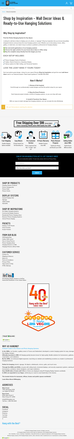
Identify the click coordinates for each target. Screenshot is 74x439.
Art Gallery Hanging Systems (10, 211)
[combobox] (37, 8)
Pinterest (4, 413)
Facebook (5, 409)
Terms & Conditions (7, 260)
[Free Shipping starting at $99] (37, 123)
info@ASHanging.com (8, 399)
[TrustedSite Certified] (6, 340)
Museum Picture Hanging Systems (12, 217)
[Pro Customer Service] (30, 134)
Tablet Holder (6, 201)
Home (3, 11)
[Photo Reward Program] (55, 134)
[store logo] (12, 3)
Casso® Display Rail (8, 198)
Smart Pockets (6, 227)
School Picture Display (8, 218)
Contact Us (5, 254)
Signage (4, 199)
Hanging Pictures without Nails (11, 246)
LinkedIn (4, 417)
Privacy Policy (52, 159)
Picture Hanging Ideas (8, 243)
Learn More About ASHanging (11, 379)
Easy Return (18, 141)
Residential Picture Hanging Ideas (12, 215)
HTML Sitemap (6, 265)
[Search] (71, 8)
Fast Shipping (6, 141)
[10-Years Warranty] (43, 134)
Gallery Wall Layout (7, 239)
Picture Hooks (6, 191)
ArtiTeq (22, 278)
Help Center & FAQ (7, 263)
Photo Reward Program (55, 142)
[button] (67, 3)
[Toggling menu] (3, 3)
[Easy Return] (18, 134)
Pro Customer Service (30, 142)
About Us (4, 258)
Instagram (5, 411)
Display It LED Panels (8, 225)
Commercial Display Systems (10, 213)
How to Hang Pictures (8, 241)
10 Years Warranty (43, 141)
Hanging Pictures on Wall (9, 244)
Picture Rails (5, 189)
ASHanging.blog (6, 237)
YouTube (4, 415)
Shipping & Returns (7, 256)
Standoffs (5, 203)
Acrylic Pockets (6, 229)
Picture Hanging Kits (8, 187)
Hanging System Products (9, 185)
